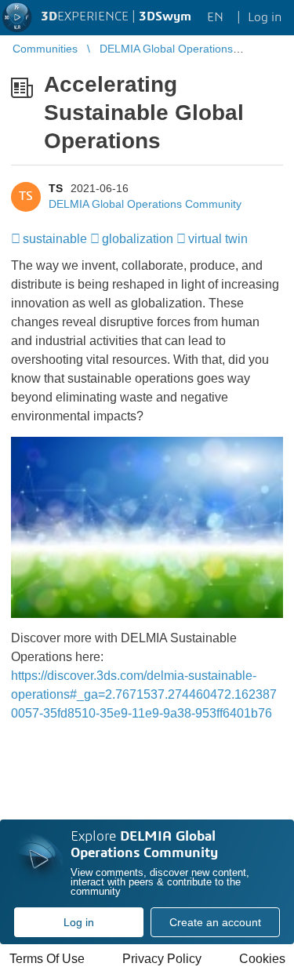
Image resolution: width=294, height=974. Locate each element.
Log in (79, 922)
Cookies (262, 958)
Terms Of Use (47, 958)
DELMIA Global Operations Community (145, 204)
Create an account (215, 922)
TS (56, 188)
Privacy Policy (161, 958)
